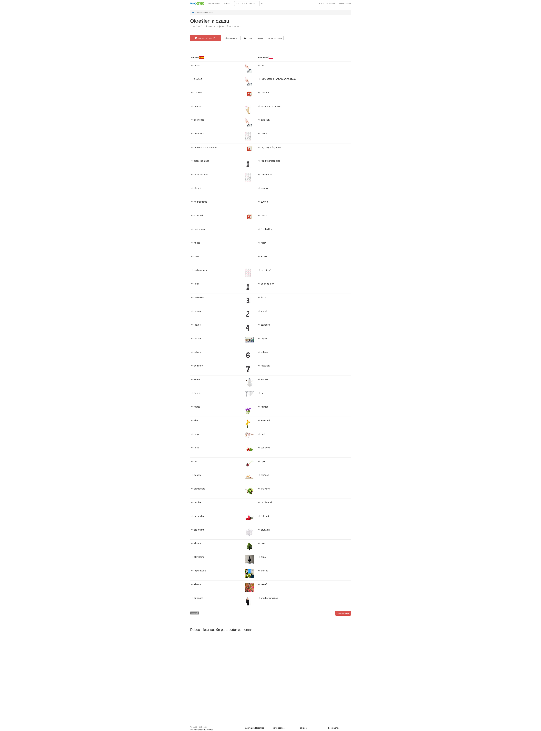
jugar (261, 38)
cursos (227, 3)
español (194, 613)
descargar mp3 (233, 38)
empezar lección (206, 38)
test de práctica (276, 38)
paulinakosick (235, 26)
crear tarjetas (214, 3)
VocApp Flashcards (198, 726)
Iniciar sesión (345, 3)
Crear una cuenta (327, 3)
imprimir (249, 38)
